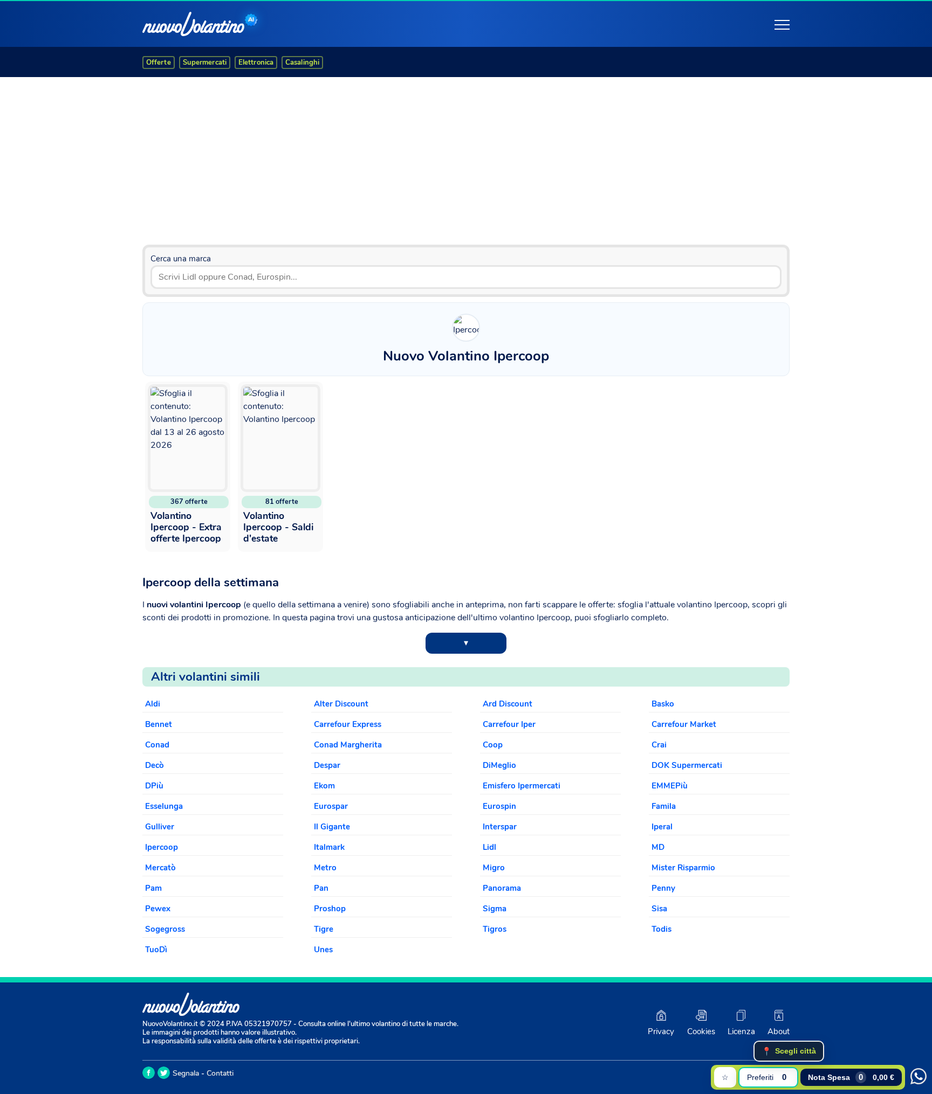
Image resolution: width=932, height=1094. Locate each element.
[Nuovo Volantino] (193, 24)
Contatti (220, 1073)
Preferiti (766, 1077)
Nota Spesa (851, 1077)
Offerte (158, 62)
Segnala (186, 1073)
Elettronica (255, 62)
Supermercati (205, 62)
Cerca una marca (180, 258)
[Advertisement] (466, 156)
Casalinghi (302, 62)
